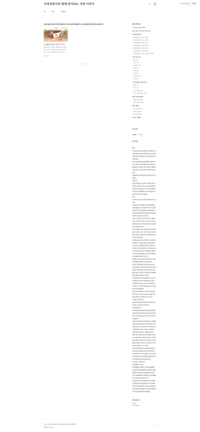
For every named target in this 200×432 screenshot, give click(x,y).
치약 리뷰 (136, 88)
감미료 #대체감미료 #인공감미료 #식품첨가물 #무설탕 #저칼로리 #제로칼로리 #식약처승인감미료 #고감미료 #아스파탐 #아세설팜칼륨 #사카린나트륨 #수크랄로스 (144, 325)
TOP (154, 425)
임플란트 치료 (137, 65)
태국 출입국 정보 (138, 109)
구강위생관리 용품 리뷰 (139, 82)
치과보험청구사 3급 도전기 (141, 37)
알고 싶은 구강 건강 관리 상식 (141, 31)
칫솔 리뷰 (136, 85)
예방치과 (134, 181)
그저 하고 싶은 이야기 (139, 27)
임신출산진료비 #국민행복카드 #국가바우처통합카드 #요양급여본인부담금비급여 (144, 241)
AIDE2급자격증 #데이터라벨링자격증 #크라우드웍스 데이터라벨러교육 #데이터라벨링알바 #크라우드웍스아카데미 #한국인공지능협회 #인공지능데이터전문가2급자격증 (144, 167)
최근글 (134, 135)
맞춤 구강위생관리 (138, 97)
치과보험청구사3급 (137, 364)
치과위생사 (142, 362)
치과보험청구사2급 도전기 (140, 43)
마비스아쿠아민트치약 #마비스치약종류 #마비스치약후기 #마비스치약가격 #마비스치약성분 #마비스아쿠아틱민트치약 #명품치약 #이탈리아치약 (144, 222)
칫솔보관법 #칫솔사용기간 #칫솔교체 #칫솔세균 (144, 176)
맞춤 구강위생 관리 (138, 102)
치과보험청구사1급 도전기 (140, 48)
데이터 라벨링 (136, 117)
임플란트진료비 (149, 332)
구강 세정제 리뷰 (138, 91)
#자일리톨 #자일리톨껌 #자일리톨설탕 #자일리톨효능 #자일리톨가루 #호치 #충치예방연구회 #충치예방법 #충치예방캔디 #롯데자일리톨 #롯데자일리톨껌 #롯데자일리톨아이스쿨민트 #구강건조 (144, 210)
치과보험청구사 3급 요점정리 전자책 (143, 53)
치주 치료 (136, 68)
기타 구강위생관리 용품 (140, 93)
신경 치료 (136, 73)
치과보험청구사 (137, 34)
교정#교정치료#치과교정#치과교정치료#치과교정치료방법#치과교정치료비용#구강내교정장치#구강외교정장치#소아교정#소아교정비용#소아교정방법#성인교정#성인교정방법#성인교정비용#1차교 (144, 353)
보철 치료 (136, 79)
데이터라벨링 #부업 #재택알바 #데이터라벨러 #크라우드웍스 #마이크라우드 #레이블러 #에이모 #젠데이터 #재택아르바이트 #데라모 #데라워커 (144, 233)
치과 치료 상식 (136, 57)
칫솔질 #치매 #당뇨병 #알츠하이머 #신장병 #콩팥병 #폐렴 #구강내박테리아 (144, 260)
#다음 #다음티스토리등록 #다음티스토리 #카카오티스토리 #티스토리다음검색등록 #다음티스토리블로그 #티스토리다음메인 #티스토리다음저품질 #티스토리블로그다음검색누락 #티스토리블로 (143, 188)
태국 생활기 (135, 106)
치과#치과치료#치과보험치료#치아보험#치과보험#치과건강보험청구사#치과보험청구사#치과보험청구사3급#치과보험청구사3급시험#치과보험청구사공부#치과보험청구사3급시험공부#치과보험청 (144, 386)
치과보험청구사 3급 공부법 (141, 40)
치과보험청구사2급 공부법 (140, 45)
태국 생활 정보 (137, 111)
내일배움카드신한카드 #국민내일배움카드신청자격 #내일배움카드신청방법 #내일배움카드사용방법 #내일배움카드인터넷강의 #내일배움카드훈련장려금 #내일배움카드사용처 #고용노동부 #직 (144, 372)
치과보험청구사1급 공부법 (140, 51)
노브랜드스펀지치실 (138, 300)
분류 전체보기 (136, 24)
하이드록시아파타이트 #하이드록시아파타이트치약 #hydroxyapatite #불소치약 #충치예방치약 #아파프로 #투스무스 (143, 294)
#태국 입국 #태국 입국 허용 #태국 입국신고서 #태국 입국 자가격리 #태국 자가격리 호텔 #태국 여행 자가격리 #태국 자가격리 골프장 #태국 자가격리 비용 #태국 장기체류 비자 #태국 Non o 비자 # (144, 340)
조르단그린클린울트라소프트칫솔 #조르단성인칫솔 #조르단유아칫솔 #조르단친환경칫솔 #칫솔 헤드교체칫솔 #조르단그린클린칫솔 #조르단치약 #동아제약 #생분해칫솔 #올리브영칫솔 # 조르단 (144, 269)
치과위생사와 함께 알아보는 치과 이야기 (69, 4)
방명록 (63, 11)
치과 (133, 197)
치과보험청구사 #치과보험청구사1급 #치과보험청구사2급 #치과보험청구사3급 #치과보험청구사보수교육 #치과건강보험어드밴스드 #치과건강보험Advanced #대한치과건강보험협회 (144, 283)
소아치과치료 (137, 76)
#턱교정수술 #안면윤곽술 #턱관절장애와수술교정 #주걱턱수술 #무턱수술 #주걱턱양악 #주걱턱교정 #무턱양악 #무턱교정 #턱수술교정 (144, 314)
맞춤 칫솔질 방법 (138, 100)
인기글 (141, 135)
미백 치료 (136, 71)
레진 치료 (136, 60)
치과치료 (134, 362)
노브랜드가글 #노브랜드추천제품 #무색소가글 (144, 201)
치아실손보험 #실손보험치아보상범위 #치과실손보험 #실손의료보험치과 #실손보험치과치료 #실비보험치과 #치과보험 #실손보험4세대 (144, 155)
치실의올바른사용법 (138, 332)
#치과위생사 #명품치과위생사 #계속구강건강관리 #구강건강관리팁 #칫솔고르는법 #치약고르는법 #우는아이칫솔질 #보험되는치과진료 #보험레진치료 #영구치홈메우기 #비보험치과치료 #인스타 (144, 250)
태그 (53, 11)
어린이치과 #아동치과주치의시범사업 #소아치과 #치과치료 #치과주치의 (144, 303)
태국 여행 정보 (137, 114)
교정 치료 (136, 63)
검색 (149, 4)
